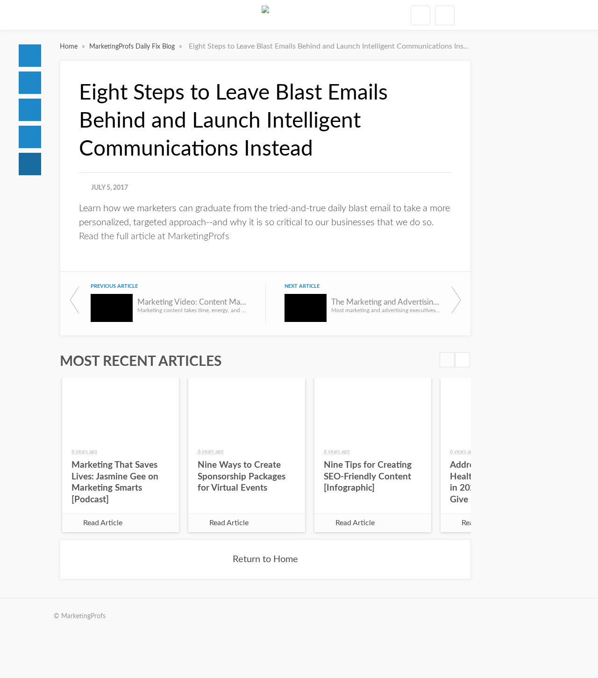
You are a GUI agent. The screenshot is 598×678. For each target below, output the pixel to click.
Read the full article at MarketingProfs (154, 236)
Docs (30, 82)
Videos (30, 137)
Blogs (30, 164)
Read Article (102, 523)
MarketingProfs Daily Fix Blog (133, 46)
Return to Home (265, 559)
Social (30, 110)
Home (30, 55)
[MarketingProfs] (265, 15)
